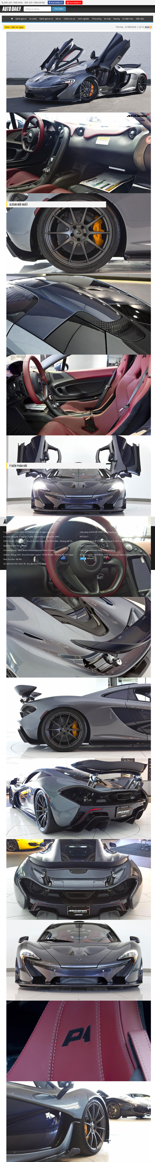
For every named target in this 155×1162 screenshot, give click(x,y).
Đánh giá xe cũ (46, 18)
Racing (117, 18)
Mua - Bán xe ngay (14, 27)
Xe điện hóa (127, 18)
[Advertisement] (129, 141)
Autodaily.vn (56, 2)
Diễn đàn (140, 18)
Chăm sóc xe (69, 18)
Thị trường (96, 18)
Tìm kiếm (58, 8)
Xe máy (107, 18)
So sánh (33, 18)
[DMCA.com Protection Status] (87, 558)
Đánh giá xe (21, 18)
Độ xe (58, 18)
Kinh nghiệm (83, 18)
